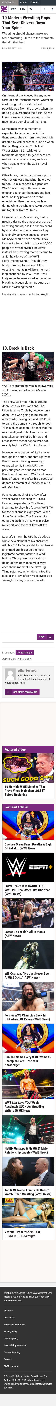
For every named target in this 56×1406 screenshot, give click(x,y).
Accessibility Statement (15, 1345)
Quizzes (34, 2)
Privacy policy (10, 1331)
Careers (8, 1359)
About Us (8, 1310)
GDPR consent (11, 1366)
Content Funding (12, 1352)
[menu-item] (13, 9)
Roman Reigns (25, 652)
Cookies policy (11, 1338)
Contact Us (9, 1317)
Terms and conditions (14, 1324)
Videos (23, 2)
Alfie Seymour (13, 48)
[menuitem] (9, 3)
